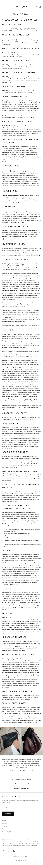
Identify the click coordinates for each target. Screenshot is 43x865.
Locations (4, 823)
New (32, 753)
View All (11, 753)
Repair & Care (5, 829)
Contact (4, 820)
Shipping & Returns (7, 826)
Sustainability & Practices (8, 832)
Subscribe (8, 814)
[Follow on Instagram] (9, 851)
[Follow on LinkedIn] (14, 851)
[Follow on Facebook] (3, 851)
